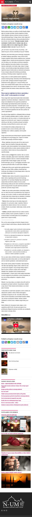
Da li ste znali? (4, 391)
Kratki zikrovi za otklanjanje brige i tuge (11, 400)
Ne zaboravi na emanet (14, 352)
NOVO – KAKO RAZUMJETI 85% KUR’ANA (11, 383)
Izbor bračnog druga (14, 361)
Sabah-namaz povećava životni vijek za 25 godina (13, 393)
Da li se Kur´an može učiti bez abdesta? (12, 433)
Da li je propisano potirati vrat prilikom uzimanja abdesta (15, 396)
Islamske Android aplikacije (9, 415)
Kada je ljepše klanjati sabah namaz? (11, 472)
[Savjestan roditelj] (4, 371)
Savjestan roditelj (13, 369)
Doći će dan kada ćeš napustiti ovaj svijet (11, 398)
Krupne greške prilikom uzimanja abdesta (11, 389)
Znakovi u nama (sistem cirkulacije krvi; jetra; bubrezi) (14, 404)
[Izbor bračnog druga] (4, 363)
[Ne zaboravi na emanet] (4, 355)
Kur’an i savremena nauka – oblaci (9, 402)
